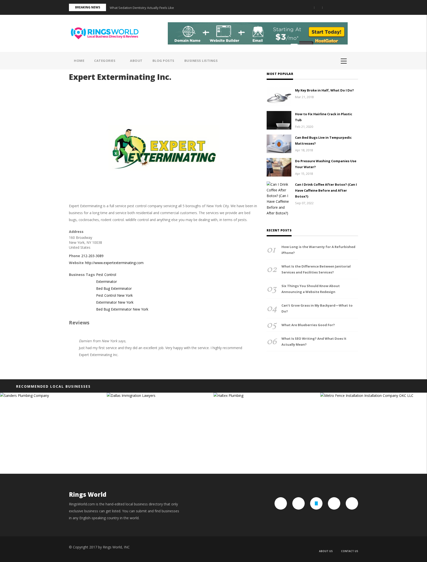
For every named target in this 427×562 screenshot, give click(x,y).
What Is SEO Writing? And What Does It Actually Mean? (313, 341)
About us (326, 551)
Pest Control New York (114, 295)
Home (79, 60)
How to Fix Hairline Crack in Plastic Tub (323, 117)
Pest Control (106, 274)
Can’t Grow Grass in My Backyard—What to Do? (317, 308)
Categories (105, 60)
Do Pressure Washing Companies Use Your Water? (325, 164)
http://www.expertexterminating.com (114, 262)
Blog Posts (163, 60)
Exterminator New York (114, 302)
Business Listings (201, 60)
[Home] (106, 32)
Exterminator (106, 281)
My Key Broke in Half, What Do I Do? (324, 90)
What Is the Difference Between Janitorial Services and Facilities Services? (316, 269)
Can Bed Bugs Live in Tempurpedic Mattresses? (323, 140)
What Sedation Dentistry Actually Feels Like (142, 7)
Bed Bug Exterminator (114, 288)
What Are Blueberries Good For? (308, 325)
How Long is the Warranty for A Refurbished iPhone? (318, 250)
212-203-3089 (92, 255)
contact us (349, 551)
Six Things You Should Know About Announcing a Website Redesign (310, 289)
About (136, 60)
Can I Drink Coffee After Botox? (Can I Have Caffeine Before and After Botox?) (326, 190)
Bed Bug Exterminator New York (122, 309)
